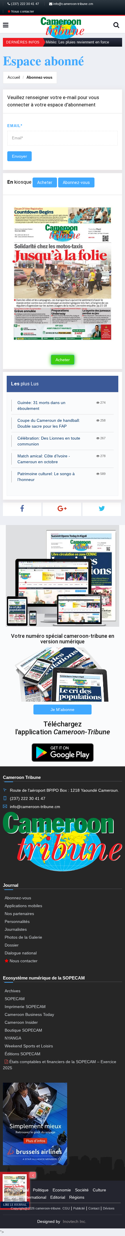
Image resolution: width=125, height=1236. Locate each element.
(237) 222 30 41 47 (24, 4)
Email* (14, 126)
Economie (62, 1190)
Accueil (14, 77)
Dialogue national (21, 953)
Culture (99, 1190)
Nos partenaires (19, 913)
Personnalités (17, 921)
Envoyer (19, 156)
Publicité (79, 1208)
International (34, 1197)
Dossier (12, 945)
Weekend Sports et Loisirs (29, 1046)
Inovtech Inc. (74, 1221)
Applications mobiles (23, 905)
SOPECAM (15, 998)
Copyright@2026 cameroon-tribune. (36, 1208)
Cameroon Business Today (29, 1014)
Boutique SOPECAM (23, 1030)
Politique (41, 1190)
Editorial (57, 1197)
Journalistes (16, 929)
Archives (12, 991)
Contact (93, 1208)
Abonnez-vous (39, 77)
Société (82, 1190)
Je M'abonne (62, 709)
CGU (66, 1208)
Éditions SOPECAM (22, 1053)
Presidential (18, 1190)
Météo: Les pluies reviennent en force (77, 42)
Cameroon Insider (21, 1022)
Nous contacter (22, 11)
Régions (76, 1197)
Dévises (109, 1208)
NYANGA (13, 1038)
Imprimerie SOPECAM (25, 1006)
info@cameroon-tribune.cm (72, 4)
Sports (13, 1197)
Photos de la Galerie (23, 937)
